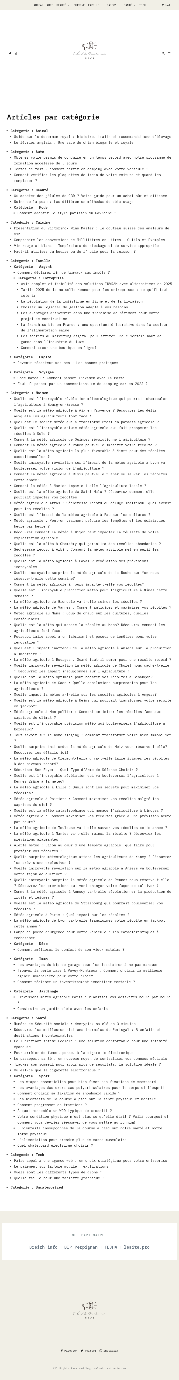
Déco (43, 943)
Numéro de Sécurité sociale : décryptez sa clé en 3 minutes (75, 1024)
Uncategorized (49, 1187)
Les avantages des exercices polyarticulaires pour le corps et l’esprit (90, 1087)
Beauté (61, 5)
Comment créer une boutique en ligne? (58, 347)
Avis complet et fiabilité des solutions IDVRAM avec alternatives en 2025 (96, 284)
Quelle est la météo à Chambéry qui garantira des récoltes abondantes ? (87, 544)
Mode (43, 207)
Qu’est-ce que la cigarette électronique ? (57, 1070)
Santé (128, 5)
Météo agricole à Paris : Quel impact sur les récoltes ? (71, 915)
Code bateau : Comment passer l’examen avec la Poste (70, 378)
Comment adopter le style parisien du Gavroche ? (66, 213)
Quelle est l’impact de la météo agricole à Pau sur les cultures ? (82, 514)
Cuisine (79, 5)
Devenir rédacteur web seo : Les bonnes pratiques (68, 363)
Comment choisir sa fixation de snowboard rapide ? (68, 1093)
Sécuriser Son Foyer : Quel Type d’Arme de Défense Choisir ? (76, 769)
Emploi (45, 357)
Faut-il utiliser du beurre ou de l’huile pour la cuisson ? (75, 251)
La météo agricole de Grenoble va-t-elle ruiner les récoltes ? (78, 601)
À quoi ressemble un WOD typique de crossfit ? (64, 1110)
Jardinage (48, 991)
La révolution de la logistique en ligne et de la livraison (82, 301)
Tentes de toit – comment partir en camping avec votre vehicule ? (81, 169)
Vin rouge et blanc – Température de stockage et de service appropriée (86, 245)
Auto (50, 5)
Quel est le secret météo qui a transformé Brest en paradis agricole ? (86, 422)
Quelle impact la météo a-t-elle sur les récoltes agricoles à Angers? (85, 694)
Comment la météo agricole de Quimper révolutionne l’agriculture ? (82, 439)
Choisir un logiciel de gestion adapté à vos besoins (74, 307)
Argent (45, 266)
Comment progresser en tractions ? (52, 1105)
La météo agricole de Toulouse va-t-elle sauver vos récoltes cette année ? (90, 827)
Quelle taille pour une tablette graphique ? (59, 1178)
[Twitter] (10, 53)
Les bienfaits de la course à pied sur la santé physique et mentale (86, 1099)
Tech (142, 5)
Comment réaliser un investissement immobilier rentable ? (77, 982)
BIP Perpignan (82, 1247)
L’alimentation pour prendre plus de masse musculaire (73, 1140)
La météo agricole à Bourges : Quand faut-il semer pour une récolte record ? (92, 659)
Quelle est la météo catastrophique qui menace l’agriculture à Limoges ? (88, 810)
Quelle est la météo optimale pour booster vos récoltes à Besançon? (83, 677)
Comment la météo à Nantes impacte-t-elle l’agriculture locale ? (80, 486)
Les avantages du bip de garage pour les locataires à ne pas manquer (87, 964)
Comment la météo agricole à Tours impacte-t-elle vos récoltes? (79, 584)
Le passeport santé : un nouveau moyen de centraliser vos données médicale (90, 1058)
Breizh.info (44, 1247)
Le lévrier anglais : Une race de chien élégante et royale (74, 142)
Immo (43, 959)
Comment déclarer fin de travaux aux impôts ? (63, 272)
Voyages (46, 372)
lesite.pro (137, 1247)
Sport (44, 1076)
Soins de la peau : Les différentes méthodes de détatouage (74, 201)
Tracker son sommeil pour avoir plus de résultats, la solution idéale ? (87, 1064)
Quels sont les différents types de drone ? (58, 1172)
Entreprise (53, 278)
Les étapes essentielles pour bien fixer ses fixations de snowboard (86, 1082)
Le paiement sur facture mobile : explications (61, 1166)
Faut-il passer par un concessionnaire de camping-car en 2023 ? (82, 384)
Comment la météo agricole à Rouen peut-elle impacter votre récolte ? (85, 445)
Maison (112, 5)
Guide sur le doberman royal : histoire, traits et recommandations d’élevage (92, 136)
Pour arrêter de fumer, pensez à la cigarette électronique (74, 1052)
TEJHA (112, 1247)
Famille (94, 5)
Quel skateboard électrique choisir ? (55, 1145)
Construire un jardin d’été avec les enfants (62, 1008)
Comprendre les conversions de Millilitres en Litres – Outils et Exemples (89, 240)
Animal (38, 5)
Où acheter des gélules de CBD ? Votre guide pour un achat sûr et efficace (90, 196)
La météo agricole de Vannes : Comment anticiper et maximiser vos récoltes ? (92, 607)
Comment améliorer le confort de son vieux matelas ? (70, 949)
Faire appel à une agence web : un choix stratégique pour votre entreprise (90, 1160)
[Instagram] (16, 53)
